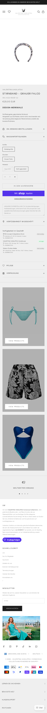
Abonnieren (12, 608)
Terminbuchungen (8, 570)
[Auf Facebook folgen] (4, 646)
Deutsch (36, 654)
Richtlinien (23, 708)
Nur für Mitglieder (8, 556)
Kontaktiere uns (7, 577)
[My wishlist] (9, 11)
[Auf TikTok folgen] (23, 646)
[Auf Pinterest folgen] (17, 646)
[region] (23, 485)
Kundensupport (23, 700)
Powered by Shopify (29, 661)
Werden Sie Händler (9, 574)
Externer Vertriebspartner (11, 567)
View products (16, 341)
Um (4, 553)
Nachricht (6, 560)
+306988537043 (9, 238)
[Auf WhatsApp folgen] (36, 646)
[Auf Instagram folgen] (10, 646)
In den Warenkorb (23, 186)
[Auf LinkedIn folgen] (30, 646)
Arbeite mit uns (7, 563)
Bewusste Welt (23, 692)
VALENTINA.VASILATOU (13, 90)
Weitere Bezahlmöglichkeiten (23, 199)
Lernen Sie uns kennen (23, 683)
